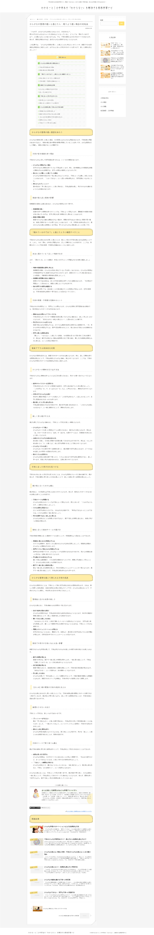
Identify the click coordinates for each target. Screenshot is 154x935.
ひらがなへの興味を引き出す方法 (48, 89)
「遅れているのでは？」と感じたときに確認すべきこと (56, 74)
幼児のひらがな (46, 807)
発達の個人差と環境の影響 (46, 70)
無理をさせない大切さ (45, 120)
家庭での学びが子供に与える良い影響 (49, 114)
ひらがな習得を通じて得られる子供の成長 (52, 107)
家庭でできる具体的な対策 (48, 85)
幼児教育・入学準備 (35, 807)
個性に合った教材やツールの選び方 (49, 103)
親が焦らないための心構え (46, 100)
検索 (101, 20)
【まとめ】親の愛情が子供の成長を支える (50, 117)
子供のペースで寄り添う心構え (47, 123)
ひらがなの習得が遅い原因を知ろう (50, 63)
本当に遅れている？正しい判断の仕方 (49, 78)
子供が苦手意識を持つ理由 (46, 67)
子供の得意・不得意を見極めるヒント (49, 81)
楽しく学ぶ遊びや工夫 (45, 92)
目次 (60, 57)
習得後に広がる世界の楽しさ (47, 111)
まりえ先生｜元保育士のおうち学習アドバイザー (59, 790)
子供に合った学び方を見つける (49, 96)
